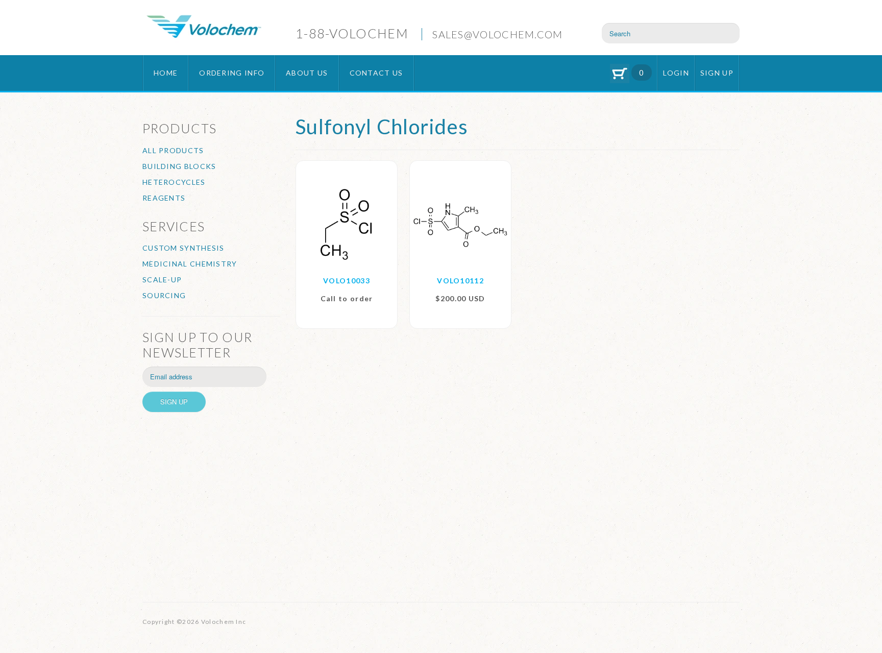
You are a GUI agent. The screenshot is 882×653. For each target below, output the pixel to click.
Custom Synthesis (183, 248)
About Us (307, 72)
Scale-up (162, 279)
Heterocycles (174, 182)
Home (166, 72)
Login (676, 72)
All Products (173, 150)
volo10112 (460, 280)
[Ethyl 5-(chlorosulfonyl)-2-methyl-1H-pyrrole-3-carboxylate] (460, 224)
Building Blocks (179, 166)
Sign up (716, 72)
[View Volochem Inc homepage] (203, 27)
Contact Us (376, 72)
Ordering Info (231, 72)
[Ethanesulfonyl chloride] (346, 224)
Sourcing (164, 295)
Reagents (163, 198)
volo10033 (346, 280)
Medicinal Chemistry (189, 263)
